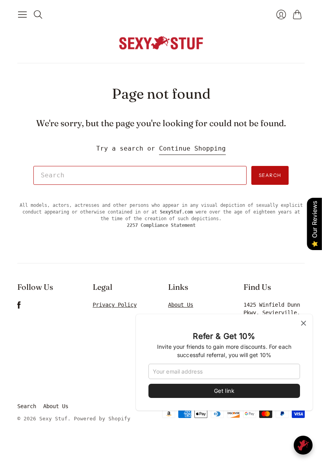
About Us (180, 305)
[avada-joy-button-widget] (303, 445)
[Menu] (22, 14)
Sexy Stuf (53, 419)
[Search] (38, 14)
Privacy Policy (115, 305)
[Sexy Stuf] (161, 42)
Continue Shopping (192, 148)
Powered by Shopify (102, 419)
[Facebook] (19, 307)
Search (270, 175)
